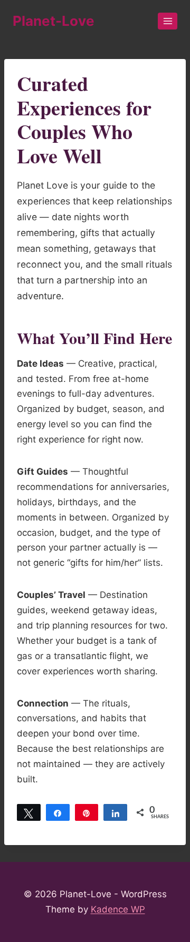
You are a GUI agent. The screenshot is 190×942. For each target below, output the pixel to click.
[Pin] (86, 812)
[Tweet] (28, 812)
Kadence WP (118, 909)
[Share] (57, 812)
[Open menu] (167, 21)
